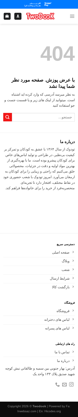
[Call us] (57, 384)
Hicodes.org (52, 411)
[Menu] (72, 16)
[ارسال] (7, 117)
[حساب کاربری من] (17, 16)
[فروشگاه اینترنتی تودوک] (40, 16)
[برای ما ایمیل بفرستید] (64, 384)
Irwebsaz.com (26, 411)
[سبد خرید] (7, 16)
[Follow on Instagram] (71, 384)
